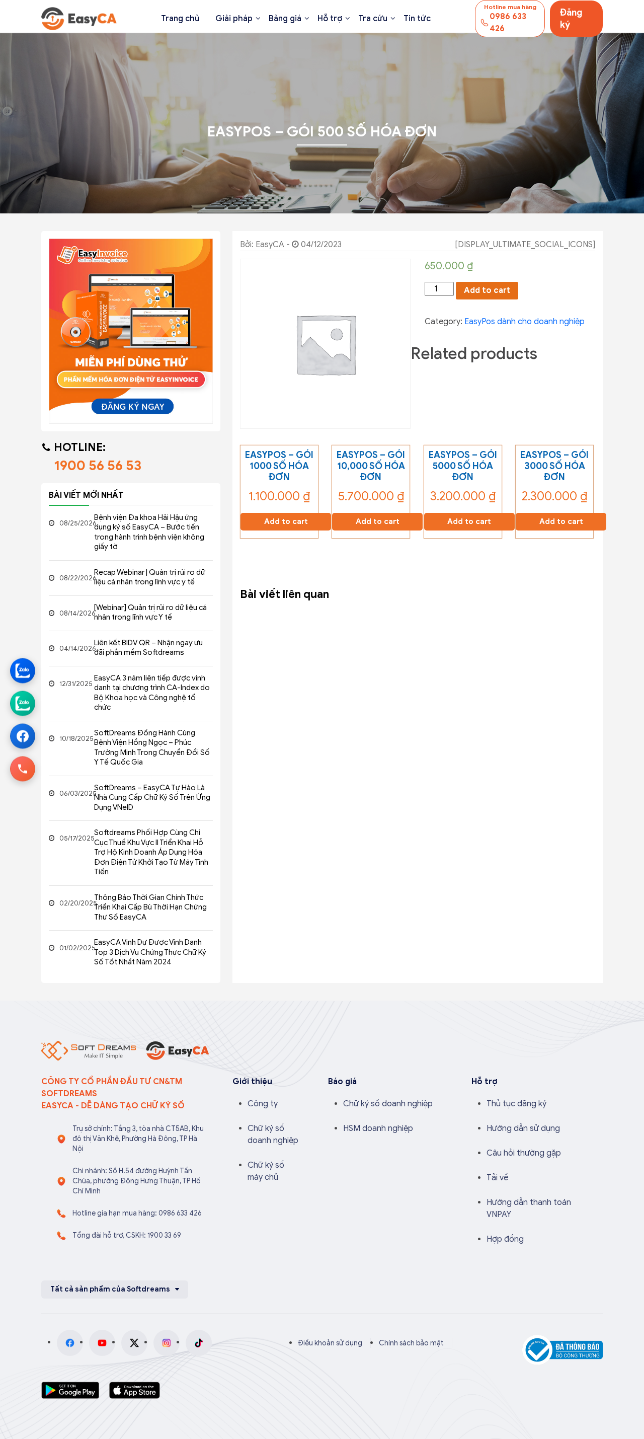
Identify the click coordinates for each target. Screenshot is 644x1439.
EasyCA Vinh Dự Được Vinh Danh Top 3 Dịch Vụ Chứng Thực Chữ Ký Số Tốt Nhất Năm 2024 (150, 952)
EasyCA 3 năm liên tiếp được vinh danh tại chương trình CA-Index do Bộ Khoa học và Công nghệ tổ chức (152, 692)
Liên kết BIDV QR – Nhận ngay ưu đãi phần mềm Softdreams (148, 647)
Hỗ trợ (329, 19)
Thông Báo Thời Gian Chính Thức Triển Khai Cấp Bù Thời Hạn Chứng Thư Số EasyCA (150, 907)
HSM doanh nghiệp (378, 1128)
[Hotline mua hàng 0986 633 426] (22, 769)
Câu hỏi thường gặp (524, 1153)
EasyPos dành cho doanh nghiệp (524, 322)
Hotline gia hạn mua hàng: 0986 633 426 (137, 1213)
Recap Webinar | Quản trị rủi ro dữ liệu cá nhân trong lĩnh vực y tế (149, 577)
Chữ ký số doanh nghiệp (388, 1104)
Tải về (497, 1178)
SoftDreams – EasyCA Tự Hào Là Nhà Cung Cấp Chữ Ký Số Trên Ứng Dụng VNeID (152, 797)
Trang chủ (180, 19)
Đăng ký (571, 18)
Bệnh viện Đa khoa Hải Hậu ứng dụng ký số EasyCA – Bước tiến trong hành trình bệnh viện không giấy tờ (149, 532)
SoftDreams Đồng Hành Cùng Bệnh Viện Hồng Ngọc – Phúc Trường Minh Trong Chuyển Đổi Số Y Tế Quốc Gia (152, 747)
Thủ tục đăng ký (516, 1104)
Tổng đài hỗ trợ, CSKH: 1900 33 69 (126, 1235)
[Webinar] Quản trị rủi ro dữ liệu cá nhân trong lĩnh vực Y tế (150, 612)
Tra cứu (372, 19)
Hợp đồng (505, 1239)
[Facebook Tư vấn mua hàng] (22, 736)
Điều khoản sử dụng (330, 1343)
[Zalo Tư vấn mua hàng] (22, 670)
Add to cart (487, 290)
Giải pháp (234, 19)
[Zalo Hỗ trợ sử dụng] (22, 703)
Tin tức (417, 19)
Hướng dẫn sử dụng (523, 1128)
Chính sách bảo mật (411, 1343)
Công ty (263, 1104)
